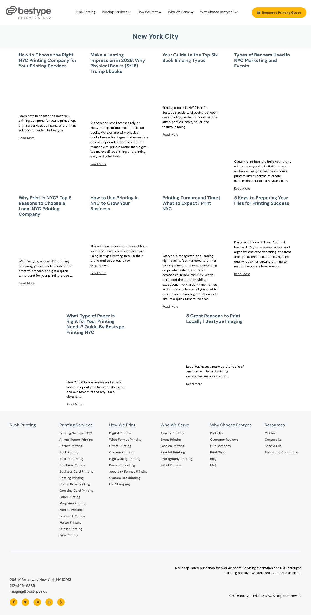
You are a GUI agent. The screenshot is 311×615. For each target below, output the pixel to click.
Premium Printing (122, 465)
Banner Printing (70, 446)
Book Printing (69, 452)
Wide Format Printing (125, 440)
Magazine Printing (72, 503)
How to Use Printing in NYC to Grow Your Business (114, 203)
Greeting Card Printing (76, 490)
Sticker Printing (70, 529)
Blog (213, 459)
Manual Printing (71, 510)
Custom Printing (121, 452)
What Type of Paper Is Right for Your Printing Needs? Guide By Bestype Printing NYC (95, 324)
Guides (270, 433)
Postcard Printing (72, 516)
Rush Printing (85, 12)
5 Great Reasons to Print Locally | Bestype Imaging (214, 318)
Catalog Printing (71, 478)
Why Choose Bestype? (217, 12)
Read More (27, 138)
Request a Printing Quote (281, 12)
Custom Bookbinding (124, 478)
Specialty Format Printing (128, 471)
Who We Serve (179, 12)
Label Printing (69, 497)
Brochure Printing (72, 465)
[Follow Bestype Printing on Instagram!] (37, 602)
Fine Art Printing (173, 452)
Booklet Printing (71, 459)
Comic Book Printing (74, 484)
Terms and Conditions (281, 452)
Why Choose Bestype (231, 425)
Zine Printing (68, 535)
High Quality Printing (124, 459)
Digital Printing (120, 433)
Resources (275, 425)
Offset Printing (120, 446)
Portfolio (216, 433)
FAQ (213, 465)
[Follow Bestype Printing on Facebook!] (13, 602)
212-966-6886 (22, 585)
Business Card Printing (76, 471)
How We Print (148, 12)
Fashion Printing (172, 446)
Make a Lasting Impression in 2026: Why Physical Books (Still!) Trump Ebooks (117, 63)
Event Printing (171, 440)
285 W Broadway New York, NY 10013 (40, 579)
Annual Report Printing (76, 440)
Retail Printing (171, 465)
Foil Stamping (119, 484)
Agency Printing (172, 433)
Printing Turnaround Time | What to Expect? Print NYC (191, 203)
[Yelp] (61, 602)
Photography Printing (176, 459)
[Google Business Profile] (49, 602)
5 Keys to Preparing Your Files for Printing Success (261, 200)
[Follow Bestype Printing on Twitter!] (25, 602)
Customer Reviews (224, 440)
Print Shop (218, 452)
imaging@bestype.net (28, 591)
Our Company (220, 446)
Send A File (273, 446)
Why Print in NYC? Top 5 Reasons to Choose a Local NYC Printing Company (45, 206)
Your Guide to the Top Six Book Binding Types (190, 57)
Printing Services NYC (75, 433)
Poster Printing (70, 522)
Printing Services (114, 12)
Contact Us (273, 440)
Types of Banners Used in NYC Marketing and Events (262, 60)
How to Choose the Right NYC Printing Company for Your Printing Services (47, 60)
